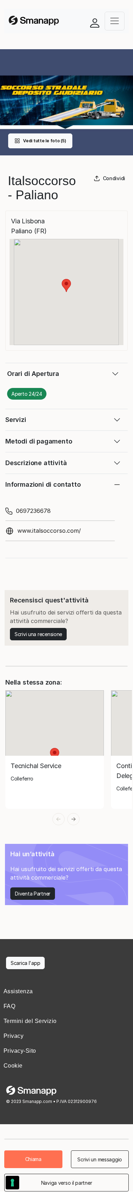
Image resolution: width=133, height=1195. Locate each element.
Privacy (13, 1036)
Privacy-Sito (20, 1051)
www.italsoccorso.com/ (49, 530)
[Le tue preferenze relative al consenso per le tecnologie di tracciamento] (12, 1182)
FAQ (9, 1006)
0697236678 (33, 510)
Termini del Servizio (30, 1021)
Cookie (13, 1066)
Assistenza (18, 991)
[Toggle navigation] (114, 21)
